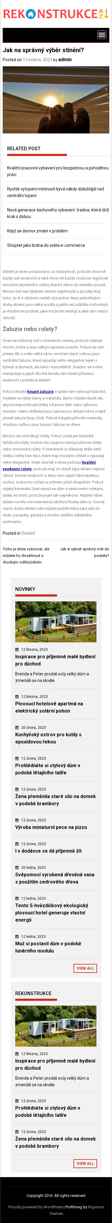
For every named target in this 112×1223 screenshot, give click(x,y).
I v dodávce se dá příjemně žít (48, 851)
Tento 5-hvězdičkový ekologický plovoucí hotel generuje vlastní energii (51, 913)
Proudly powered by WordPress (35, 1207)
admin (65, 59)
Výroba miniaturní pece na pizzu (51, 827)
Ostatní (28, 533)
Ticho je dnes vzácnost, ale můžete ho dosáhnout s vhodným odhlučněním (26, 555)
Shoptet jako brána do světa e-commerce (46, 245)
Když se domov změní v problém (37, 231)
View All (85, 968)
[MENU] (101, 35)
